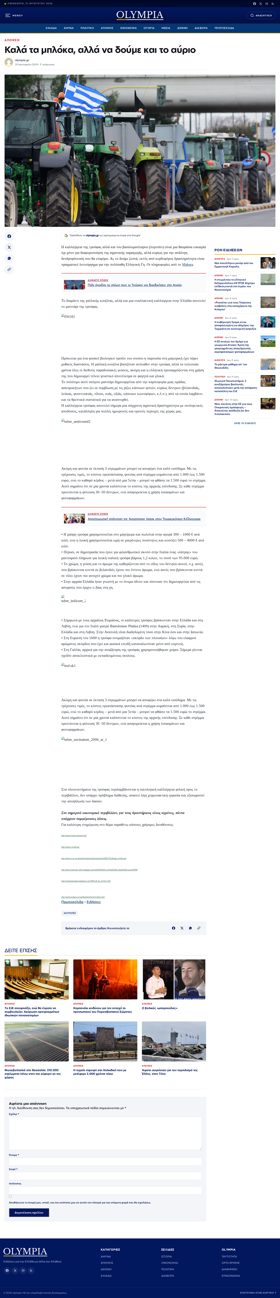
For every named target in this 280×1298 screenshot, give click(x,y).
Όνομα (14, 1155)
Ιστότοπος (15, 1183)
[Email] (266, 3)
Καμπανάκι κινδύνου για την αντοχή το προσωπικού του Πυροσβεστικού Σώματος (102, 1009)
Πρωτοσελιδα (72, 902)
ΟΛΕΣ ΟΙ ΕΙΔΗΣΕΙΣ (245, 423)
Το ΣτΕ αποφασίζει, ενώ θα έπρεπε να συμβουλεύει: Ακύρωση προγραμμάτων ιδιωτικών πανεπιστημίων (32, 1011)
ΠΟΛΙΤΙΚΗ (87, 28)
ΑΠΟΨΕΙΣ (107, 28)
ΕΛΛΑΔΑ (51, 28)
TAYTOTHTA (229, 1256)
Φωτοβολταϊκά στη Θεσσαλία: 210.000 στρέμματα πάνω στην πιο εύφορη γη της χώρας (33, 1073)
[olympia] (140, 15)
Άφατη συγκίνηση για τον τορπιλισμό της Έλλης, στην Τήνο (170, 1072)
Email (13, 1169)
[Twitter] (260, 3)
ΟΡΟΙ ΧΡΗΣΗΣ (231, 1263)
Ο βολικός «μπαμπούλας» (160, 1008)
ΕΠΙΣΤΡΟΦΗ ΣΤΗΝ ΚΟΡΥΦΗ (258, 1292)
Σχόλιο (14, 1114)
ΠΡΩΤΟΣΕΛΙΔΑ (224, 28)
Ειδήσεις (94, 902)
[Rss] (272, 3)
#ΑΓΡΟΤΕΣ (70, 913)
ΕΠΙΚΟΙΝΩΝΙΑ (231, 1275)
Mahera (187, 264)
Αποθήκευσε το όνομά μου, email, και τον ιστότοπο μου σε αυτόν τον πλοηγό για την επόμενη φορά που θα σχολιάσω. (80, 1202)
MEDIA (166, 28)
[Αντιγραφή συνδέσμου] (9, 269)
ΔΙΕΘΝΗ (182, 28)
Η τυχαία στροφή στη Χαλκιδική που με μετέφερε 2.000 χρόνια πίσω (99, 1072)
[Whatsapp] (9, 258)
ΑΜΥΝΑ (69, 28)
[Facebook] (254, 3)
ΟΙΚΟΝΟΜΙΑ (128, 28)
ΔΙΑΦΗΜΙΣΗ (229, 1269)
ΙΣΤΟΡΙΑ (149, 28)
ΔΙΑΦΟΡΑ (201, 28)
